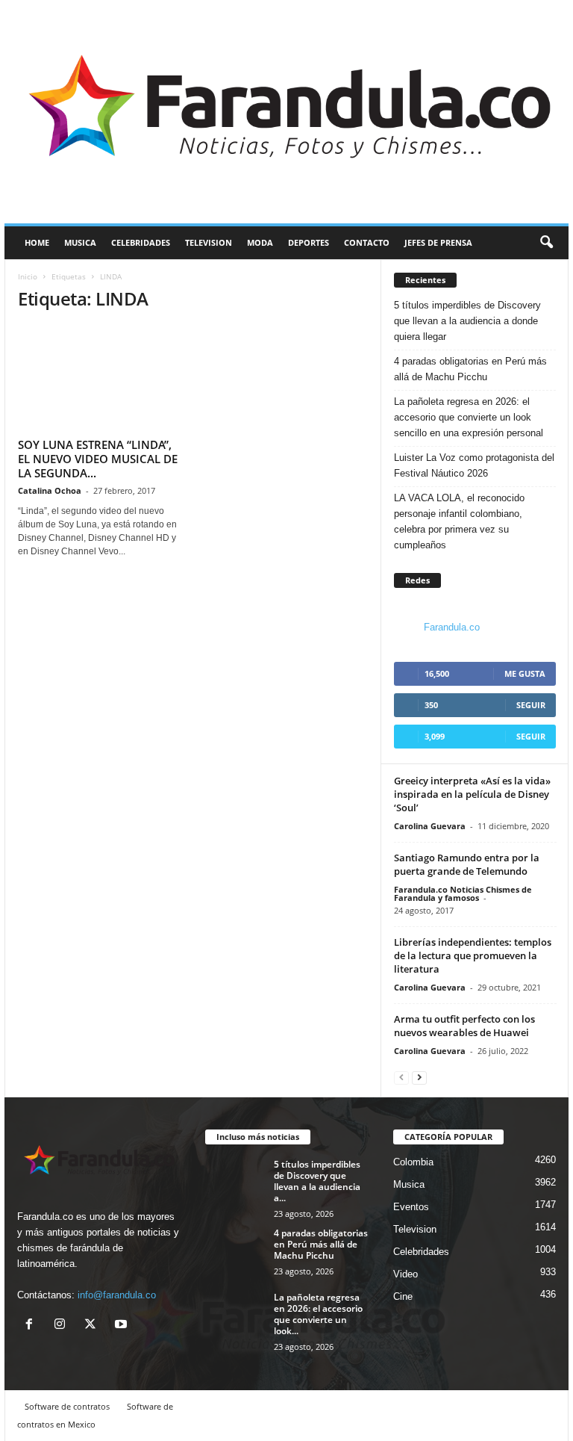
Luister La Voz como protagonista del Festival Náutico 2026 (474, 465)
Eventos (411, 1206)
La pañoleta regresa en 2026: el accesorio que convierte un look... (318, 1314)
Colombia (413, 1162)
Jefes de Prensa (438, 242)
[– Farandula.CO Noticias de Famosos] (286, 111)
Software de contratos (67, 1406)
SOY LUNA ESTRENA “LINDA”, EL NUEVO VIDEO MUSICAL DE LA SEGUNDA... (98, 458)
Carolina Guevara (430, 825)
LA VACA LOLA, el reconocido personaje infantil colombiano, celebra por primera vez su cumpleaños (459, 521)
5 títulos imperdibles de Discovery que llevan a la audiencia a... (317, 1181)
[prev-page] (401, 1077)
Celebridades (140, 242)
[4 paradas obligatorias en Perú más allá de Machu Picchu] (235, 1249)
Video (405, 1274)
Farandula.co (452, 627)
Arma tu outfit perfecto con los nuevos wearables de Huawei (464, 1025)
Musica (80, 242)
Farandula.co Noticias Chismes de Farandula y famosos (463, 893)
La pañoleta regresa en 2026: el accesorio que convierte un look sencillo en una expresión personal (468, 417)
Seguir (530, 704)
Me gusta (524, 673)
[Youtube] (123, 1325)
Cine (403, 1296)
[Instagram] (63, 1325)
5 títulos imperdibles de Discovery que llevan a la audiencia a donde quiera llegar (467, 321)
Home (37, 242)
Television (208, 242)
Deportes (308, 242)
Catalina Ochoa (49, 490)
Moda (260, 242)
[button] (546, 242)
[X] (93, 1325)
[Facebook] (32, 1325)
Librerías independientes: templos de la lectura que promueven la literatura (472, 955)
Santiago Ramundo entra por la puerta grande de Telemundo (466, 864)
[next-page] (419, 1077)
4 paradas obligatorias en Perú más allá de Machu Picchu (470, 369)
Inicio (27, 276)
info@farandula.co (117, 1295)
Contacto (366, 242)
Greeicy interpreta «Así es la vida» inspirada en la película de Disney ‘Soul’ (472, 794)
